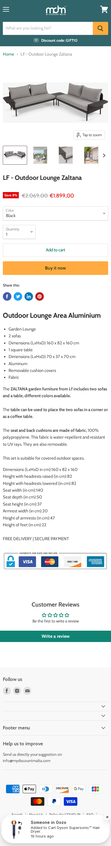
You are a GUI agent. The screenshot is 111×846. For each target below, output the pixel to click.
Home (8, 54)
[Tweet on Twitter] (18, 296)
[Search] (100, 28)
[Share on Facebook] (7, 296)
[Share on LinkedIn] (28, 296)
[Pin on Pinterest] (39, 296)
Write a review (56, 636)
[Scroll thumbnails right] (103, 155)
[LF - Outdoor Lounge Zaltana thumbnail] (15, 155)
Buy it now (55, 268)
